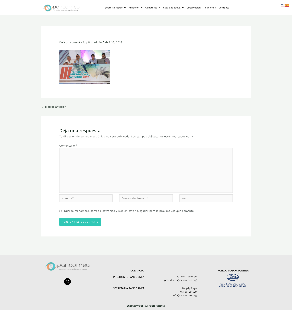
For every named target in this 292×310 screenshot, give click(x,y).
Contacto (223, 7)
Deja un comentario (72, 42)
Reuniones (210, 7)
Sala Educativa (171, 7)
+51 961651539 (188, 291)
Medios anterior (54, 106)
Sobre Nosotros (114, 7)
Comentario (68, 145)
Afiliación (134, 7)
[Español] (287, 5)
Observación (194, 7)
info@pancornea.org (185, 295)
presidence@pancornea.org (180, 280)
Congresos (151, 7)
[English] (283, 5)
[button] (115, 7)
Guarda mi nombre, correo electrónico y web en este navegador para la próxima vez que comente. (129, 210)
